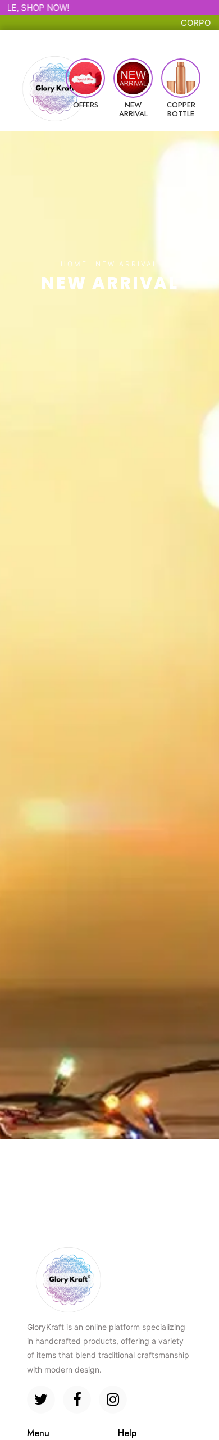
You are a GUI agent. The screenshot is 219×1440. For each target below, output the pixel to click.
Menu (43, 38)
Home (74, 264)
